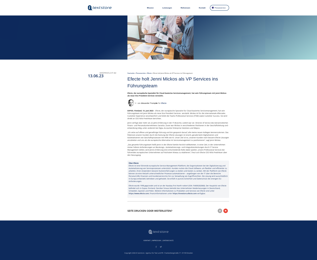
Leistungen (167, 8)
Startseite (130, 73)
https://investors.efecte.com (185, 193)
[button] (220, 211)
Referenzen (185, 8)
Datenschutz (168, 240)
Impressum (156, 240)
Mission (150, 8)
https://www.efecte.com (139, 193)
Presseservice (220, 8)
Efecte (149, 73)
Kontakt (202, 8)
